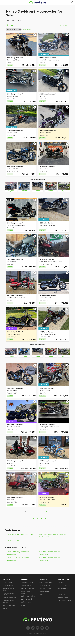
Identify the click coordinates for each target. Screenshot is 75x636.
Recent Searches (9, 605)
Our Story (61, 582)
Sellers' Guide (26, 585)
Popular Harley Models (8, 601)
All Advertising (44, 585)
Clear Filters (26, 30)
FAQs (5, 608)
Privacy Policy (63, 588)
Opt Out (60, 591)
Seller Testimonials (28, 596)
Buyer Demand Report (26, 592)
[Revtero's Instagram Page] (37, 628)
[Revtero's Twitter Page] (42, 628)
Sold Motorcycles (27, 599)
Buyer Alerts (7, 582)
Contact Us (62, 594)
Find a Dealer (44, 591)
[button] (13, 29)
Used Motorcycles (13, 540)
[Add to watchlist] (34, 34)
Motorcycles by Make (8, 594)
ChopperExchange (64, 600)
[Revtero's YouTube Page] (47, 628)
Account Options (45, 588)
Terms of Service (64, 585)
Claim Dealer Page (45, 582)
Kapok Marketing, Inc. (42, 633)
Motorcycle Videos (9, 598)
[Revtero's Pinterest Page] (33, 628)
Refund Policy (26, 602)
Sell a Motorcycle (27, 582)
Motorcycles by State (8, 589)
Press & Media (63, 597)
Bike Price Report (27, 588)
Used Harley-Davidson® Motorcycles (20, 534)
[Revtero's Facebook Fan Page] (28, 628)
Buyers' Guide (8, 585)
